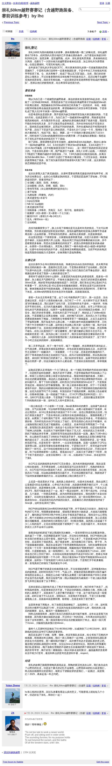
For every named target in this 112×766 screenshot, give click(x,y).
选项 (104, 31)
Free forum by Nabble (13, 762)
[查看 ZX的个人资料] (12, 729)
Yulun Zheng (13, 685)
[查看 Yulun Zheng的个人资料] (12, 701)
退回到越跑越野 (12, 752)
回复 (88, 39)
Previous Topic (11, 22)
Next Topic (102, 22)
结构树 (33, 31)
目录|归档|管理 (20, 3)
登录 (102, 3)
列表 (21, 31)
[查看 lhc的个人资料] (12, 55)
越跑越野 (35, 3)
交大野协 (6, 3)
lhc (12, 39)
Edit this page (103, 762)
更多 (104, 39)
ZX (12, 713)
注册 (107, 3)
